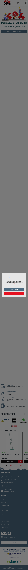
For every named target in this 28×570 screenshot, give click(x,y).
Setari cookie (14, 289)
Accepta (13, 293)
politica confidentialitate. (14, 283)
